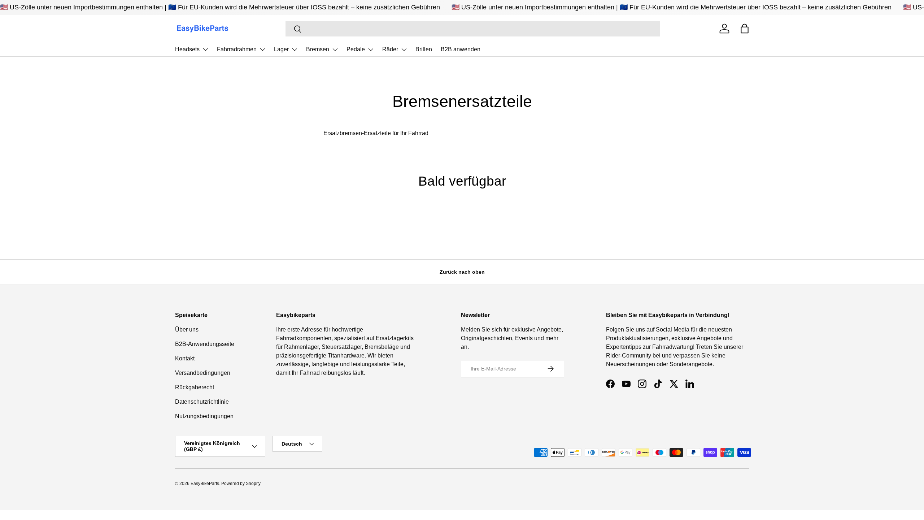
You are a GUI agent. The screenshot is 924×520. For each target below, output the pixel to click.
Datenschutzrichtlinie (202, 402)
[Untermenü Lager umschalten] (294, 49)
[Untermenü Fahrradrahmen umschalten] (262, 49)
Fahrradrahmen (237, 49)
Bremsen (317, 49)
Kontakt (185, 358)
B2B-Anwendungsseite (204, 344)
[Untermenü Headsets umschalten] (205, 49)
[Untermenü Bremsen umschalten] (335, 49)
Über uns (187, 329)
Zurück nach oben (462, 272)
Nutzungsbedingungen (204, 416)
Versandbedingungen (202, 373)
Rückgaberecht (194, 387)
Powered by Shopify (241, 483)
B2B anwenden (460, 49)
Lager (281, 49)
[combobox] (473, 28)
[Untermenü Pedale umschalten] (370, 49)
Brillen (423, 49)
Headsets (187, 49)
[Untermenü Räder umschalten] (404, 49)
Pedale (355, 49)
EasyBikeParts (205, 483)
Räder (390, 49)
